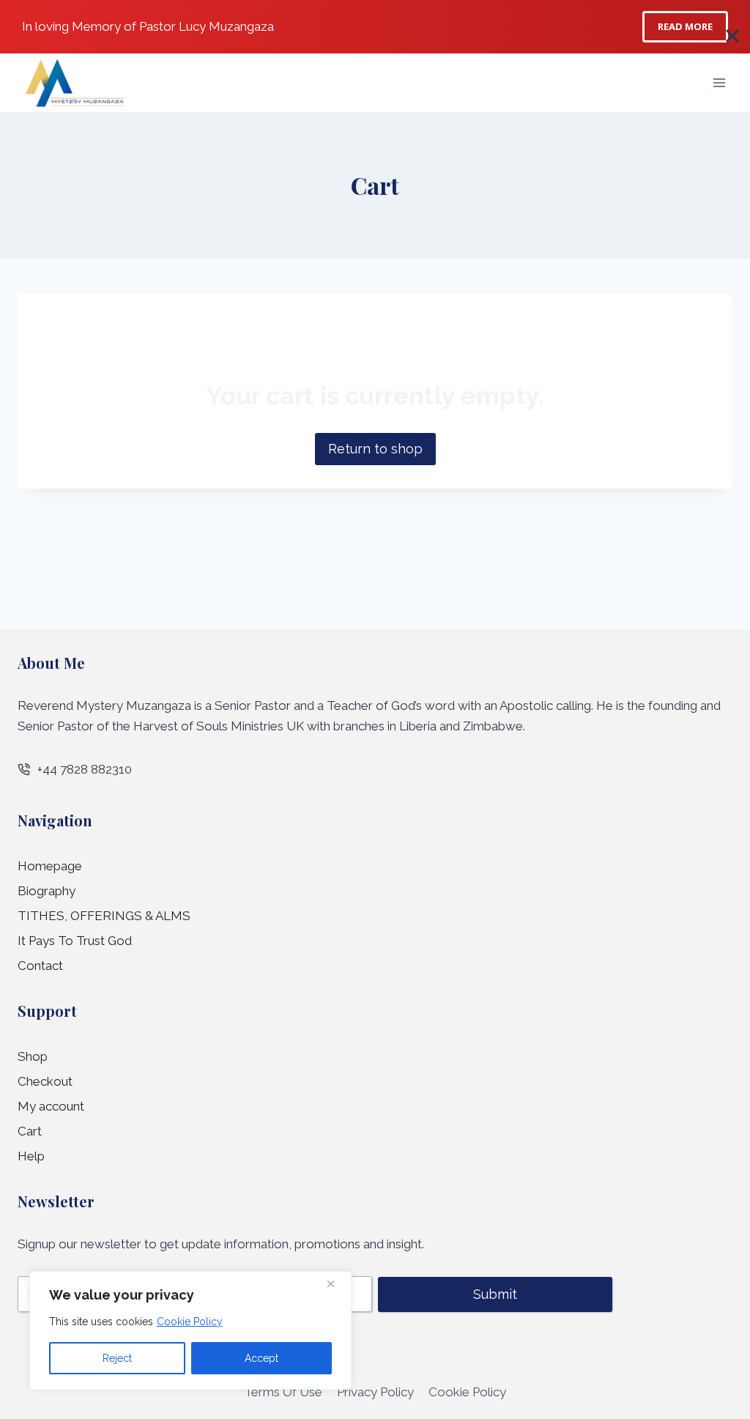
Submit (495, 1294)
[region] (190, 1330)
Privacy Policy (375, 1392)
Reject (117, 1358)
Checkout (45, 1081)
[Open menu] (718, 82)
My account (51, 1106)
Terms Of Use (283, 1392)
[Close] (336, 1283)
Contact (40, 965)
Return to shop (375, 448)
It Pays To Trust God (75, 940)
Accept (261, 1358)
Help (31, 1156)
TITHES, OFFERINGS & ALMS (104, 915)
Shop (33, 1056)
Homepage (50, 866)
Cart (30, 1131)
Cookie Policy (190, 1321)
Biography (46, 890)
